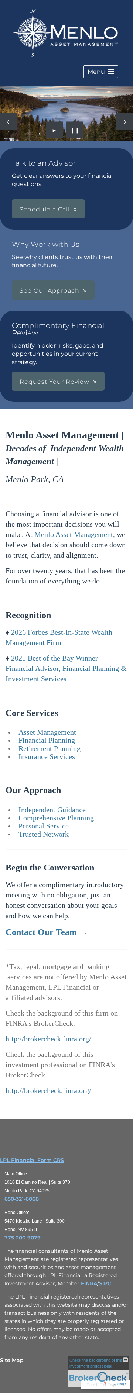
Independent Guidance (52, 810)
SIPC (105, 1283)
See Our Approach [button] (49, 290)
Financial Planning (46, 740)
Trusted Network (43, 834)
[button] (100, 71)
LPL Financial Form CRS (32, 1160)
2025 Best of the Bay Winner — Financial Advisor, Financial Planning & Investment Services (66, 668)
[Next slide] (124, 121)
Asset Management (47, 732)
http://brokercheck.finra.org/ (48, 1039)
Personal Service (43, 826)
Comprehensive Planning (56, 818)
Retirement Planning (49, 748)
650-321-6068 (21, 1199)
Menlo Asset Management (73, 534)
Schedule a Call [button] (45, 209)
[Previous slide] (8, 121)
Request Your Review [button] (54, 381)
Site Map (12, 1360)
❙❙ (75, 130)
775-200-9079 (22, 1237)
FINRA (89, 1283)
